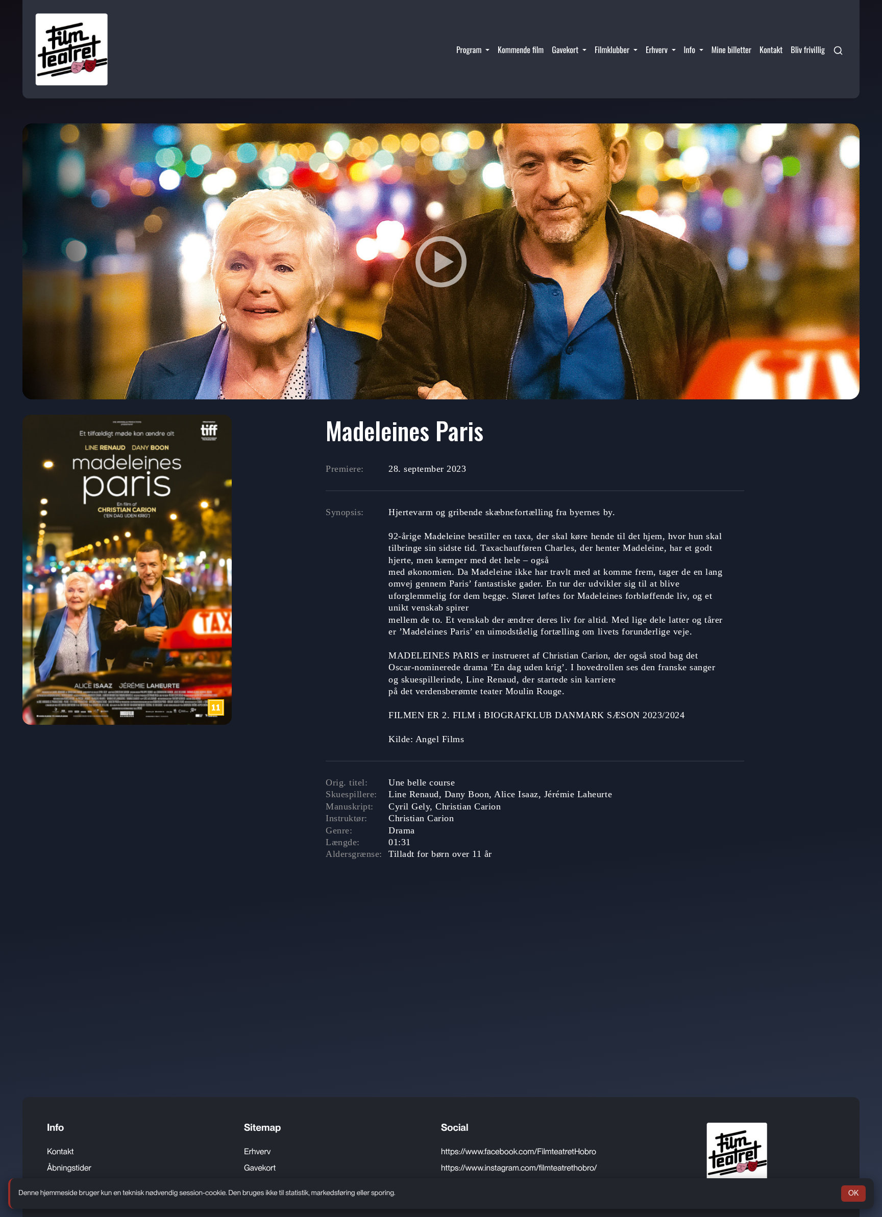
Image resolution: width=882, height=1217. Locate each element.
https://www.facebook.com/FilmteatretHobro (518, 1151)
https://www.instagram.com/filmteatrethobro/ (519, 1168)
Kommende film (521, 49)
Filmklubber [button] (613, 49)
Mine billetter (731, 49)
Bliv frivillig (808, 49)
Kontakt (771, 49)
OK (853, 1193)
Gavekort (260, 1168)
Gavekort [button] (566, 49)
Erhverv (257, 1151)
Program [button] (469, 49)
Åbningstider (69, 1168)
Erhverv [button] (658, 49)
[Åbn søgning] (838, 49)
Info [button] (690, 49)
